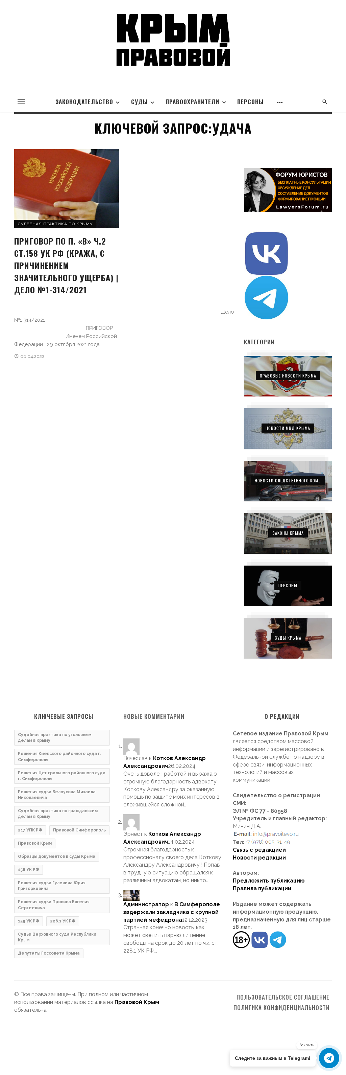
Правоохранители (192, 101)
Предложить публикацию (269, 880)
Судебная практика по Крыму (55, 224)
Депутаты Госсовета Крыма (49, 953)
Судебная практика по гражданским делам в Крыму (58, 813)
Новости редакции (259, 857)
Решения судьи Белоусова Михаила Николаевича (57, 795)
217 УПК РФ (30, 830)
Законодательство (84, 101)
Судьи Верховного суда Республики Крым (57, 937)
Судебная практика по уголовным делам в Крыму (54, 737)
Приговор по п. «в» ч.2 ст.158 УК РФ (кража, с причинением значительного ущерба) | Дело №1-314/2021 (66, 265)
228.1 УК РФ (62, 921)
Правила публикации (262, 888)
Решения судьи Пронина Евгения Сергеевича (54, 904)
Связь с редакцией (259, 850)
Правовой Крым (35, 843)
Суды (139, 101)
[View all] (288, 376)
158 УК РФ (28, 869)
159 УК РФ (28, 921)
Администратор (146, 904)
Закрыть (307, 1045)
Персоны (250, 101)
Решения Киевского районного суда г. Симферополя (59, 756)
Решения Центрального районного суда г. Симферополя (61, 776)
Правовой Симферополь (79, 830)
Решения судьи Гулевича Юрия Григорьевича (51, 885)
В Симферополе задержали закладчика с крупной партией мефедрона (171, 912)
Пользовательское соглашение (283, 997)
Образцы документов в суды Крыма (56, 856)
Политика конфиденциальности (281, 1008)
